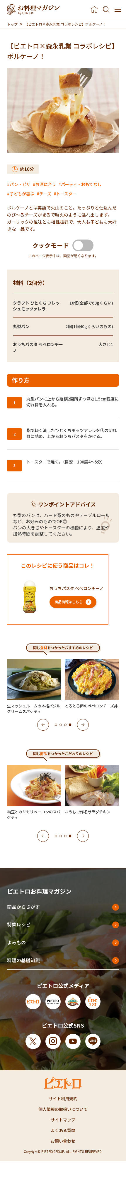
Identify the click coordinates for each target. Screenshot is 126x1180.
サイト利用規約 (63, 1098)
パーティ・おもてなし (81, 184)
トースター (66, 194)
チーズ (45, 194)
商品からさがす (23, 906)
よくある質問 (63, 1130)
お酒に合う (45, 184)
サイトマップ (63, 1120)
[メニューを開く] (118, 9)
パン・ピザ (20, 184)
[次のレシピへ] (83, 725)
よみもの (16, 942)
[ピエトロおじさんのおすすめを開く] (33, 9)
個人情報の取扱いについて (63, 1109)
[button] (56, 725)
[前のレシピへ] (43, 725)
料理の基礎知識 (23, 960)
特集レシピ (18, 924)
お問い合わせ (63, 1141)
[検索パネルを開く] (106, 9)
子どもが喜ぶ (22, 194)
